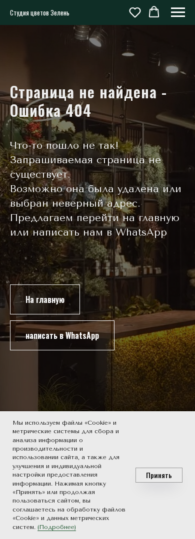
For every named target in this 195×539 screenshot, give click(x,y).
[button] (135, 12)
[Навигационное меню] (178, 12)
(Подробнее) (57, 527)
